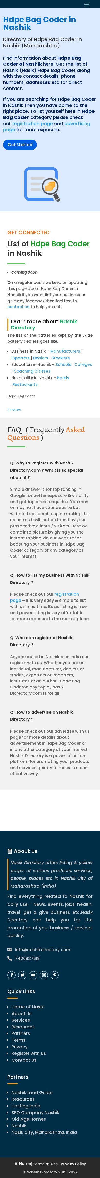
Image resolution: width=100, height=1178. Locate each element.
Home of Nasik (28, 1007)
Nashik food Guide (32, 1093)
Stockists (61, 358)
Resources (23, 1027)
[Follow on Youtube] (33, 975)
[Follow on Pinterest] (55, 975)
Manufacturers (65, 351)
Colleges (83, 364)
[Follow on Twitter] (22, 975)
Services (14, 409)
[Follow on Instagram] (44, 975)
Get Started (20, 145)
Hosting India (26, 1106)
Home (25, 1163)
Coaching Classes (32, 371)
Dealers (40, 358)
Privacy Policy (73, 1163)
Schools (63, 364)
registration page (32, 123)
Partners (21, 1033)
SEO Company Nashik (35, 1112)
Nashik (19, 1126)
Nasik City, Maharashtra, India (44, 1132)
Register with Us (29, 1053)
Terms (18, 1040)
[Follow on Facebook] (11, 975)
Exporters (20, 358)
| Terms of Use (44, 1163)
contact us (18, 306)
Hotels (63, 378)
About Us (22, 1013)
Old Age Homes (29, 1119)
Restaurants (25, 384)
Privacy (20, 1047)
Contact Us (24, 1060)
